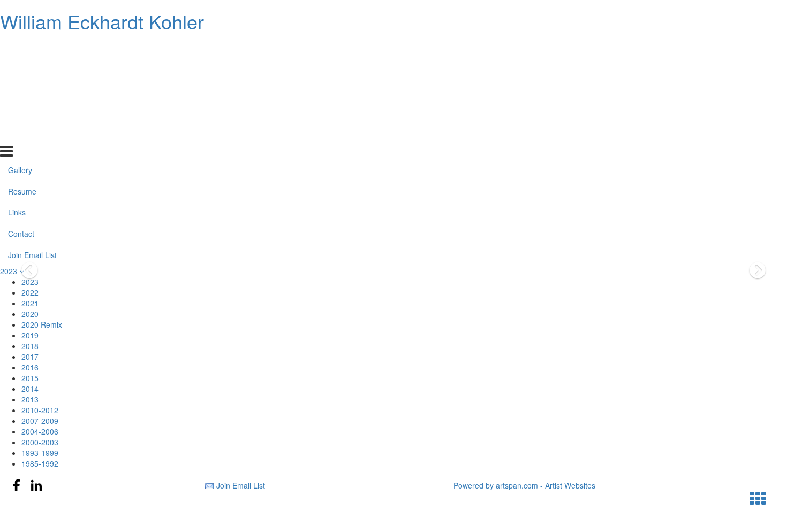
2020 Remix (41, 324)
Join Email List (32, 133)
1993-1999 (39, 452)
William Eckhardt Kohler (102, 21)
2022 (30, 292)
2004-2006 (39, 431)
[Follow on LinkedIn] (36, 485)
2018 (30, 345)
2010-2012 (39, 410)
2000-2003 (39, 442)
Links (17, 91)
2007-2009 (39, 420)
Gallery (20, 48)
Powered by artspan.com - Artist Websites (524, 485)
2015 (30, 378)
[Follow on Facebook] (16, 485)
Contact (21, 112)
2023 (9, 271)
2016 (30, 367)
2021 (30, 303)
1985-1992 (39, 463)
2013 (30, 399)
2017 (30, 356)
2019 (30, 335)
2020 (30, 313)
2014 (30, 388)
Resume (22, 69)
